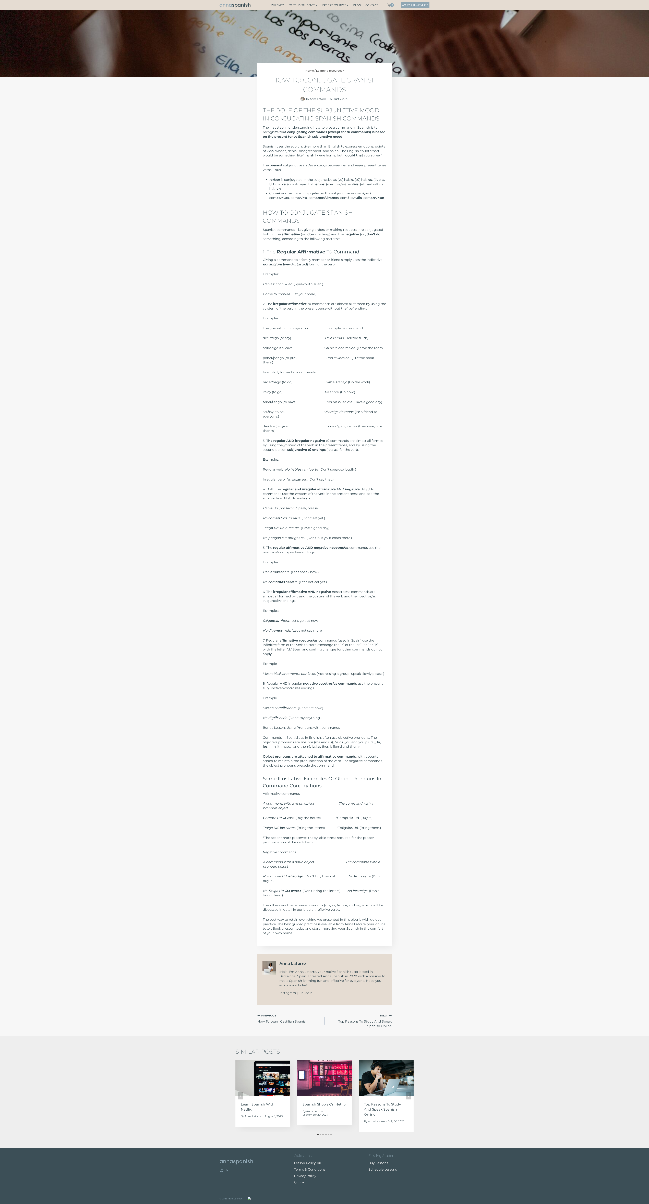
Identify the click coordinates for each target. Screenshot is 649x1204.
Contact (371, 5)
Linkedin (306, 993)
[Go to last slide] (240, 1096)
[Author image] (303, 99)
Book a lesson (283, 928)
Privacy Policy (305, 1176)
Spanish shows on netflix (324, 1104)
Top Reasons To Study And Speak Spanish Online (365, 1021)
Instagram (287, 993)
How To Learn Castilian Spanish (282, 1018)
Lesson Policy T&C (308, 1163)
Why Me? (277, 5)
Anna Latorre (318, 99)
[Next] (408, 1096)
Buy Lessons (378, 1163)
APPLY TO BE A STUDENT (415, 5)
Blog (357, 5)
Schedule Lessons (382, 1169)
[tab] (318, 1134)
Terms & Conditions (309, 1169)
